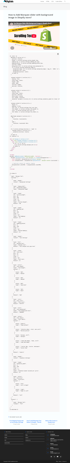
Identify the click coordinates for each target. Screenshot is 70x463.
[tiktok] (60, 456)
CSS (5, 440)
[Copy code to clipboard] (58, 54)
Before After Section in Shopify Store (51, 421)
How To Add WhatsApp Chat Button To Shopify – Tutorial (34, 421)
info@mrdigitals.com (55, 453)
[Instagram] (54, 456)
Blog (26, 435)
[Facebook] (51, 456)
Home (6, 435)
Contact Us (27, 440)
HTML (6, 437)
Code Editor (7, 442)
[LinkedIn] (57, 456)
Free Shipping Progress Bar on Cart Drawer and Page (17, 421)
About (26, 437)
